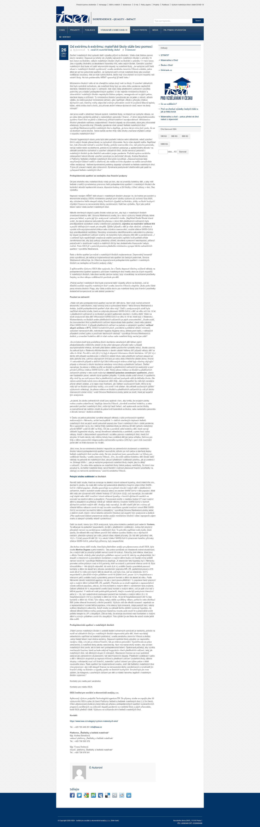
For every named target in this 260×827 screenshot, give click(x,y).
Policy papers (146, 4)
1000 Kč (164, 143)
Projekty (156, 4)
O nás (136, 4)
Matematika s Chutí (169, 60)
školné (117, 50)
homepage (103, 4)
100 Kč (164, 136)
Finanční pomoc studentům (86, 4)
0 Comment (130, 50)
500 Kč (185, 136)
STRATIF (165, 55)
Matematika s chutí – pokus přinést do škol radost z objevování (180, 118)
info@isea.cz (96, 726)
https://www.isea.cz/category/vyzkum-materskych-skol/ (94, 721)
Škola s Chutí (167, 65)
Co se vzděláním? (169, 103)
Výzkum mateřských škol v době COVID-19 (188, 4)
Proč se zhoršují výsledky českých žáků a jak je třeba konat (179, 110)
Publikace (165, 4)
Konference (127, 4)
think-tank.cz (166, 70)
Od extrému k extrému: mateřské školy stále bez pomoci (111, 46)
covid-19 (94, 50)
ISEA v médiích (114, 4)
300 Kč (174, 136)
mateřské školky (106, 50)
